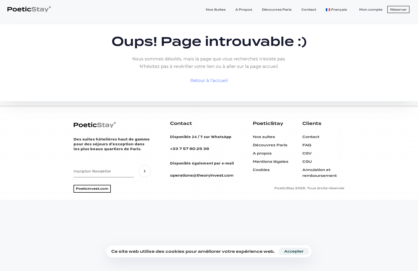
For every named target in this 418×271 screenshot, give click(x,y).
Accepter (294, 251)
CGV (307, 153)
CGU (307, 161)
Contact (308, 10)
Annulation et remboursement (319, 172)
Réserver (398, 10)
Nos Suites (216, 10)
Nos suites (264, 136)
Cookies (261, 169)
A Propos (243, 10)
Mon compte (370, 10)
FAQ (306, 145)
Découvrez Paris (277, 10)
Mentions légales (270, 161)
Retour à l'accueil (209, 80)
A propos (262, 153)
